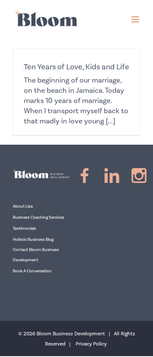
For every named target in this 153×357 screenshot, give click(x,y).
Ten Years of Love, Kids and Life (76, 67)
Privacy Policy (91, 344)
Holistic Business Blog (33, 239)
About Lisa (23, 206)
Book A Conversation (32, 271)
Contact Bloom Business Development (36, 255)
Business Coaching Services (38, 217)
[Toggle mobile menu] (135, 19)
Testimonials (24, 228)
